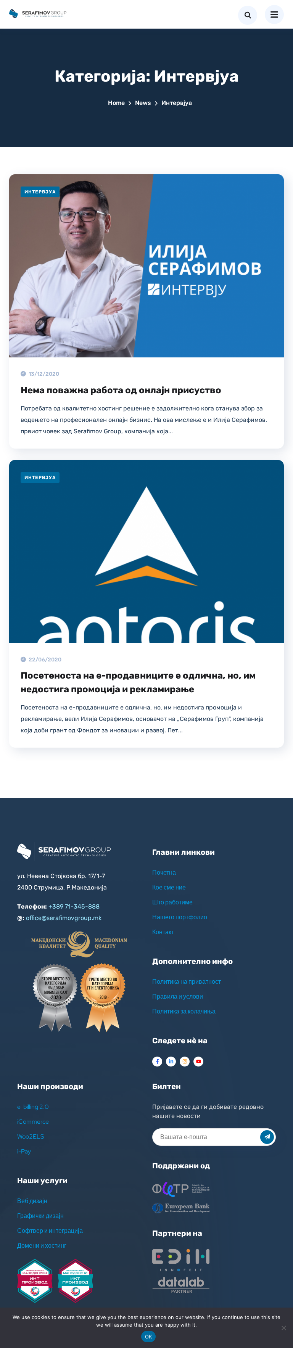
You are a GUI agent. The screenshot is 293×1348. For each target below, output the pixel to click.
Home (116, 102)
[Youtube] (198, 1061)
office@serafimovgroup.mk (63, 918)
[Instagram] (185, 1061)
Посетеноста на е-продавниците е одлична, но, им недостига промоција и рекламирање (138, 682)
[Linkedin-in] (171, 1061)
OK (148, 1337)
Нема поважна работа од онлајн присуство (121, 390)
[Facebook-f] (157, 1061)
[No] (283, 1328)
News (143, 102)
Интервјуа (40, 192)
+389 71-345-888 (74, 906)
